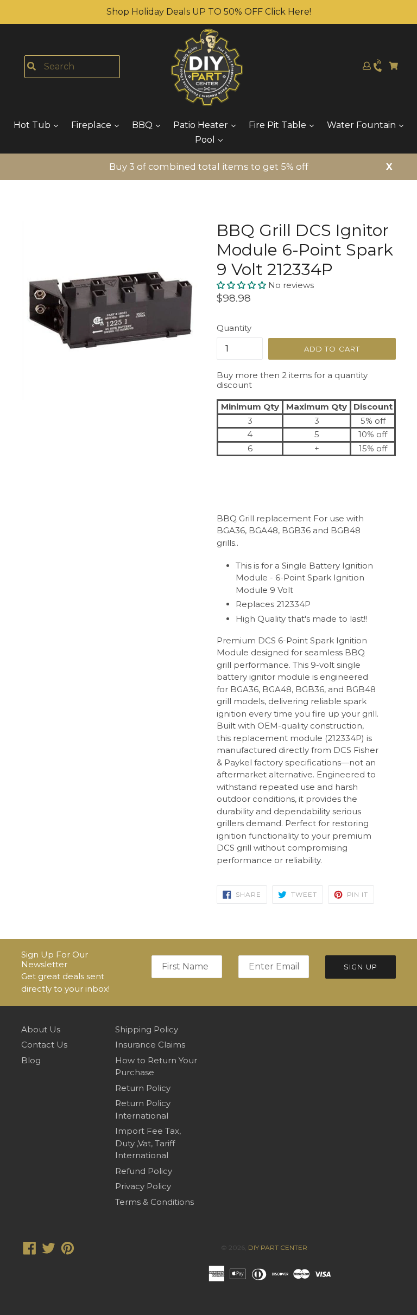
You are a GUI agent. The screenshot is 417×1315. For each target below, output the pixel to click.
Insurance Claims (150, 1044)
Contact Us (44, 1044)
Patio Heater (201, 125)
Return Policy (142, 1088)
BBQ (143, 125)
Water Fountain (362, 125)
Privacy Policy (143, 1186)
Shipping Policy (146, 1029)
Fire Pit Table (278, 125)
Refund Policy (143, 1171)
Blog (31, 1060)
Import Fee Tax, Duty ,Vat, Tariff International (148, 1143)
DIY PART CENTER (277, 1247)
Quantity (234, 328)
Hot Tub (33, 125)
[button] (242, 285)
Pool (206, 140)
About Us (40, 1029)
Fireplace (92, 125)
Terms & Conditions (154, 1202)
